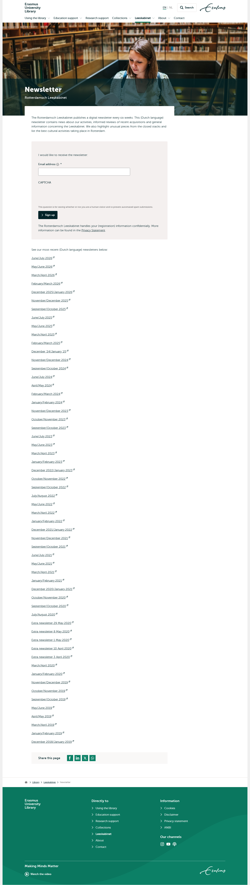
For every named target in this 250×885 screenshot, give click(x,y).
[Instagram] (162, 844)
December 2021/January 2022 (52, 529)
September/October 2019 (49, 699)
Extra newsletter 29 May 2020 (52, 623)
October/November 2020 (49, 597)
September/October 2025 (49, 309)
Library (35, 782)
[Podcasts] (174, 844)
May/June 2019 (42, 708)
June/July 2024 (42, 377)
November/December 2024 (50, 360)
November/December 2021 (50, 538)
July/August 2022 (44, 495)
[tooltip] (57, 164)
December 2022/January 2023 (53, 470)
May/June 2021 (42, 563)
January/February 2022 (47, 521)
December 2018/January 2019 (52, 741)
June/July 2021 (42, 555)
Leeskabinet (50, 782)
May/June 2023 (43, 444)
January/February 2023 (47, 461)
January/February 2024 (47, 402)
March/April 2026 (44, 275)
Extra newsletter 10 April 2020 (52, 648)
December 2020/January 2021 (52, 589)
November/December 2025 (50, 300)
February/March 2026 (46, 283)
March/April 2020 (44, 665)
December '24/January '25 (49, 351)
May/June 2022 (43, 504)
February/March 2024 (46, 394)
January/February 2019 (47, 733)
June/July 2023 (42, 436)
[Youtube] (168, 844)
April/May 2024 (42, 385)
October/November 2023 (49, 419)
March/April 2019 (43, 724)
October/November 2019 (49, 691)
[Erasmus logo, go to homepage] (212, 7)
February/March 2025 (46, 343)
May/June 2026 (43, 266)
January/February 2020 (48, 674)
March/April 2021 (43, 572)
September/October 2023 (49, 428)
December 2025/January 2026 (52, 292)
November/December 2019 (50, 682)
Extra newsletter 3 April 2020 (51, 657)
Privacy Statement (93, 230)
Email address (50, 164)
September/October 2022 (49, 487)
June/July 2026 (42, 258)
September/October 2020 (49, 606)
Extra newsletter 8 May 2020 (51, 631)
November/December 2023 (50, 411)
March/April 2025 (44, 334)
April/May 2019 (42, 716)
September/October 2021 (49, 546)
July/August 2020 (44, 614)
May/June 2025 (42, 326)
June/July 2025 (42, 317)
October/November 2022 (49, 478)
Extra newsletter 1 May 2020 (51, 640)
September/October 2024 (49, 368)
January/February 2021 (47, 580)
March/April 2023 (44, 453)
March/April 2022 (44, 512)
